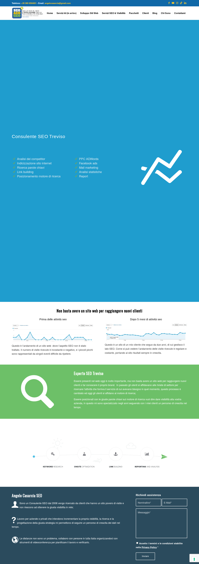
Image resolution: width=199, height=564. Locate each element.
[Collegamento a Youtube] (173, 3)
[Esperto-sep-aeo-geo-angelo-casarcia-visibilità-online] (27, 13)
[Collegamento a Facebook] (169, 3)
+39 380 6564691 (28, 3)
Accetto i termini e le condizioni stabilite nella (159, 545)
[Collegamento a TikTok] (181, 3)
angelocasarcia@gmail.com (58, 3)
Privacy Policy (149, 547)
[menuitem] (50, 13)
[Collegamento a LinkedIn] (185, 3)
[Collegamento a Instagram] (177, 3)
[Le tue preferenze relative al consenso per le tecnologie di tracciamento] (194, 559)
